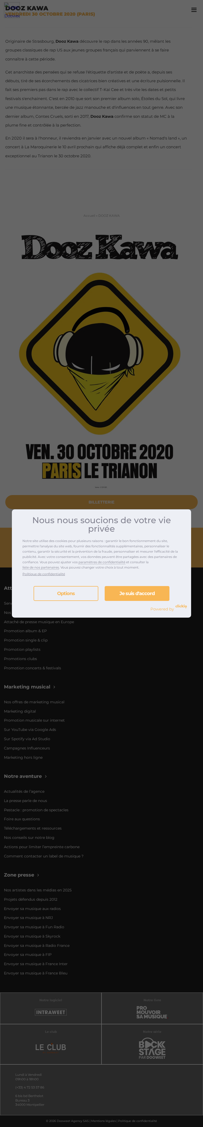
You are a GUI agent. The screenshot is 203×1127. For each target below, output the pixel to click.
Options (66, 593)
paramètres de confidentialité (102, 562)
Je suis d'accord (137, 593)
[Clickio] (181, 606)
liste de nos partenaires (40, 567)
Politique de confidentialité (43, 574)
